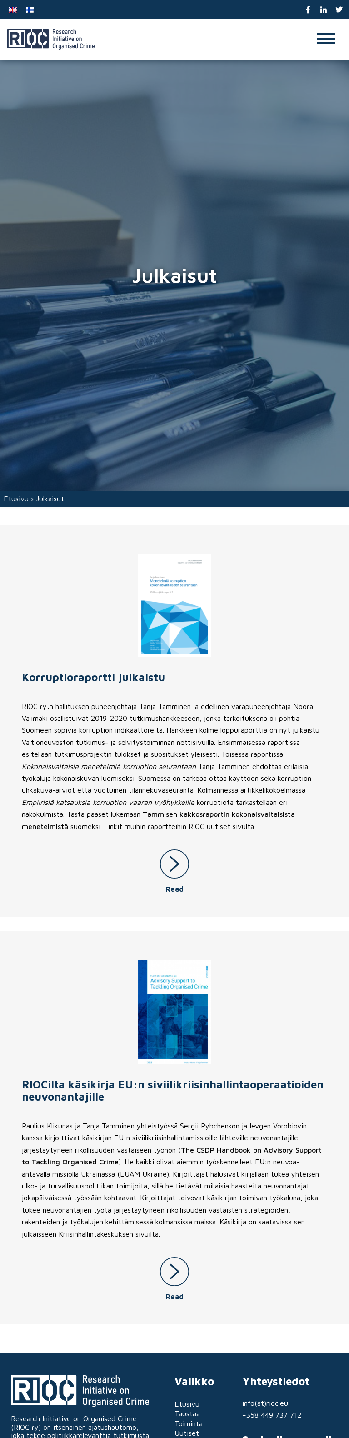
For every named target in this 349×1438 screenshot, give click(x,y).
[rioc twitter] (338, 9)
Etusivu (16, 498)
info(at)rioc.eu (265, 1403)
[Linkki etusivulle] (51, 39)
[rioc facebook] (308, 9)
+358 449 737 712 (271, 1415)
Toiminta (188, 1423)
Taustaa (187, 1413)
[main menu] (326, 39)
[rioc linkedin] (323, 9)
